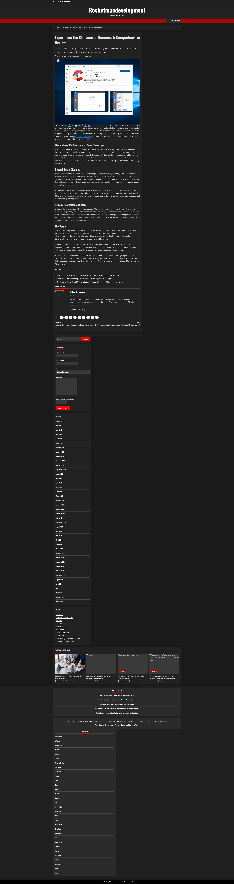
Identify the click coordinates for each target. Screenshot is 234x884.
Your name (60, 352)
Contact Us (59, 614)
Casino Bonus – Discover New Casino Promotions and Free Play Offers (117, 713)
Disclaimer (59, 624)
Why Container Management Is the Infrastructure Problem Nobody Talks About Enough (90, 275)
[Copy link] (97, 317)
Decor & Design (59, 763)
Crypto (57, 758)
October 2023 (60, 571)
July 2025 (59, 478)
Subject (58, 369)
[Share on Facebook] (62, 317)
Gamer (57, 785)
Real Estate (58, 824)
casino (57, 754)
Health (57, 794)
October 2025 (60, 465)
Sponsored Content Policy (65, 642)
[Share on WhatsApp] (75, 317)
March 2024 (59, 549)
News (56, 816)
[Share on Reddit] (83, 317)
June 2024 (59, 536)
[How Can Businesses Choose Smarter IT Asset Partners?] (70, 664)
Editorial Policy (61, 636)
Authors (57, 741)
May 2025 (59, 487)
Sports (57, 851)
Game (56, 780)
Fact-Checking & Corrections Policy (68, 639)
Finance (122, 671)
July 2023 (59, 584)
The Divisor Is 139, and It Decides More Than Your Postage (131, 677)
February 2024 (60, 553)
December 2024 (60, 509)
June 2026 (59, 430)
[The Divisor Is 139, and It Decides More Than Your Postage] (133, 664)
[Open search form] (163, 21)
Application (58, 736)
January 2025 (60, 505)
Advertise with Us (62, 627)
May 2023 (59, 593)
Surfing (57, 860)
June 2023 (59, 588)
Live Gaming (58, 807)
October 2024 (60, 518)
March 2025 (59, 496)
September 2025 (61, 469)
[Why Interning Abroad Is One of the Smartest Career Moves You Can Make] (164, 664)
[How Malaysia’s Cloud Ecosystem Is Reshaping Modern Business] (101, 664)
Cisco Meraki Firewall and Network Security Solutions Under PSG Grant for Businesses (90, 282)
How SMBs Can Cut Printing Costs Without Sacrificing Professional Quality (85, 279)
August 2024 (59, 527)
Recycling (58, 829)
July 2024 (59, 531)
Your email (60, 361)
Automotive (58, 745)
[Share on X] (66, 317)
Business (57, 750)
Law (56, 802)
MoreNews (123, 882)
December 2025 (60, 456)
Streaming (58, 855)
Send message (63, 408)
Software (57, 846)
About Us (59, 620)
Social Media (58, 842)
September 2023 (61, 575)
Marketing (58, 811)
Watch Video (176, 21)
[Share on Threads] (92, 317)
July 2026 (59, 425)
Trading (57, 868)
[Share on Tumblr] (88, 317)
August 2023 (59, 580)
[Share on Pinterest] (79, 317)
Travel (56, 873)
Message (59, 377)
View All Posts (77, 309)
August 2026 (60, 421)
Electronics (58, 772)
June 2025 (59, 483)
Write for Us (60, 630)
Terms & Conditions (62, 633)
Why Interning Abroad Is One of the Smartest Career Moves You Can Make (162, 677)
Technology (58, 864)
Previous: (76, 325)
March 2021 (59, 602)
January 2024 (60, 558)
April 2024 (59, 544)
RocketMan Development (64, 617)
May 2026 (59, 434)
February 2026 (60, 447)
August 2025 (59, 474)
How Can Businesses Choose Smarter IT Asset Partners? (68, 677)
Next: (119, 323)
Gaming (57, 789)
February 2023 (60, 597)
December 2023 (60, 562)
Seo (56, 838)
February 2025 (60, 500)
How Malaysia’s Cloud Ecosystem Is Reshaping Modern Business (98, 677)
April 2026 (59, 439)
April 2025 (59, 491)
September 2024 (61, 522)
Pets (56, 820)
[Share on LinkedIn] (70, 317)
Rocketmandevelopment (117, 10)
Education (154, 671)
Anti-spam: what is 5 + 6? (65, 399)
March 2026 (59, 443)
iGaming (57, 798)
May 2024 (59, 540)
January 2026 (60, 452)
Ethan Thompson (61, 56)
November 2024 (60, 514)
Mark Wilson (59, 681)
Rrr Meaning (58, 833)
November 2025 (60, 461)
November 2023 (60, 566)
